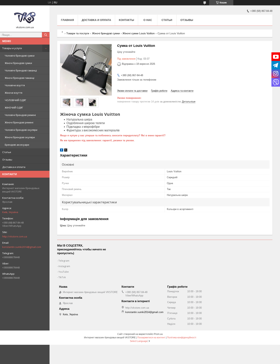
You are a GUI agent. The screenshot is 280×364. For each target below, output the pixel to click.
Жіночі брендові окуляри (20, 137)
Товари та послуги (77, 33)
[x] (65, 150)
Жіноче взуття (13, 92)
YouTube (63, 271)
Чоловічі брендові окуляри (21, 130)
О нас (147, 20)
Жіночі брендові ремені (19, 122)
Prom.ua (158, 334)
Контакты (126, 20)
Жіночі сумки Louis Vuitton (138, 33)
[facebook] (61, 150)
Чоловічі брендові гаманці (21, 70)
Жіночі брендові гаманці (19, 78)
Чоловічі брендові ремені (20, 115)
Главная (67, 20)
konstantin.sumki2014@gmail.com (21, 247)
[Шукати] (46, 35)
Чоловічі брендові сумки (19, 55)
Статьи (6, 152)
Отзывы (7, 159)
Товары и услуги (12, 48)
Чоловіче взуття (15, 85)
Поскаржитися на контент (151, 337)
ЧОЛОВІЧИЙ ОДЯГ (15, 100)
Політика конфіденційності (181, 337)
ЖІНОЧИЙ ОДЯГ (14, 107)
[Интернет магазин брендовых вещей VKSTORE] (25, 17)
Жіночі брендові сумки (18, 63)
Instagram (64, 266)
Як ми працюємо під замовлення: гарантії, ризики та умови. (97, 140)
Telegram (63, 260)
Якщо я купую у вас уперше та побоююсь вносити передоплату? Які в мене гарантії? (113, 135)
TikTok (62, 277)
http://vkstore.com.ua (14, 236)
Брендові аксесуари (17, 144)
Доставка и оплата (13, 167)
